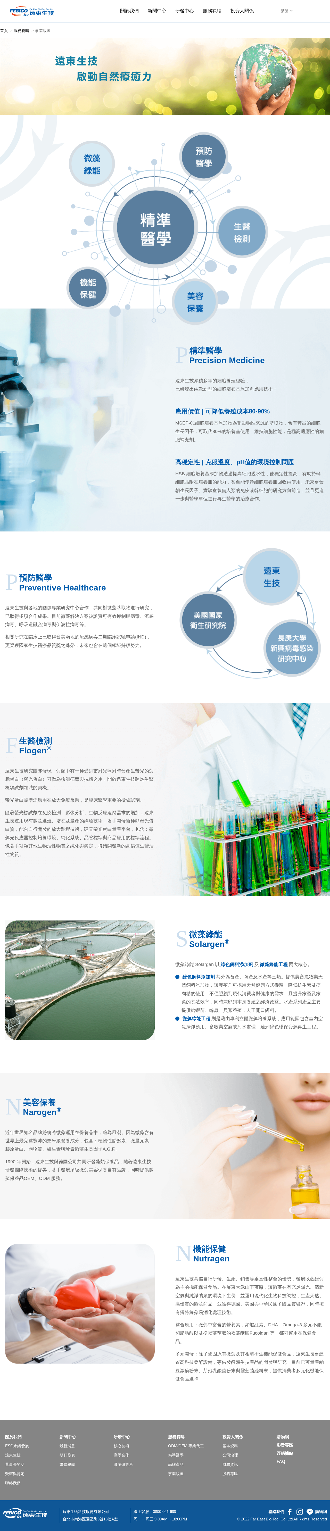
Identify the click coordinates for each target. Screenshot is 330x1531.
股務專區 (230, 1474)
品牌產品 (176, 1464)
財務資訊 (230, 1464)
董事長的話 (14, 1464)
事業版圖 (176, 1474)
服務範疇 (212, 10)
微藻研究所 (123, 1464)
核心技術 (121, 1446)
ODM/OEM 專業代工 (186, 1446)
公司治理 (230, 1455)
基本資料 (230, 1446)
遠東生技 (13, 1455)
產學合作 (121, 1455)
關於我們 (129, 10)
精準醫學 (176, 1455)
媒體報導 (67, 1464)
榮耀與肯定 (14, 1474)
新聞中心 (157, 10)
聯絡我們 (13, 1483)
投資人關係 (242, 10)
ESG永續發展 (17, 1446)
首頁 (4, 30)
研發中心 (184, 10)
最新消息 (67, 1446)
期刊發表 (67, 1455)
